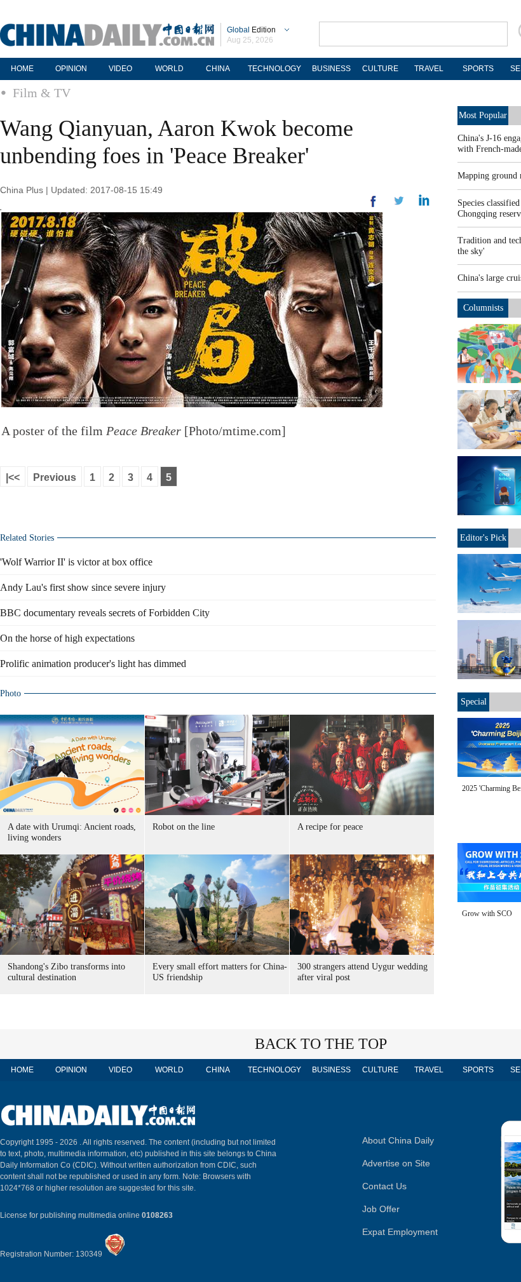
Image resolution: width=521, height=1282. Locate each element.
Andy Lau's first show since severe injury (83, 587)
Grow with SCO (487, 913)
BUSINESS (331, 68)
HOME (22, 68)
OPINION (71, 68)
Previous (54, 477)
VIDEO (120, 68)
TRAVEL (428, 68)
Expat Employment (400, 1232)
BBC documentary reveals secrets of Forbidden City (105, 612)
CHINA (218, 68)
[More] (373, 206)
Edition (251, 29)
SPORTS (478, 68)
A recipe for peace (330, 827)
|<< (13, 477)
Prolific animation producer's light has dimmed (93, 663)
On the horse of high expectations (67, 638)
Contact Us (384, 1186)
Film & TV (42, 93)
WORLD (169, 68)
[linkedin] (399, 204)
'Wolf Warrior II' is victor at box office (76, 562)
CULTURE (380, 68)
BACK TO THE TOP (321, 1044)
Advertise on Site (396, 1163)
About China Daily (398, 1140)
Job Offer (381, 1209)
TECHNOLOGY (274, 68)
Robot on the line (183, 827)
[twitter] (424, 203)
